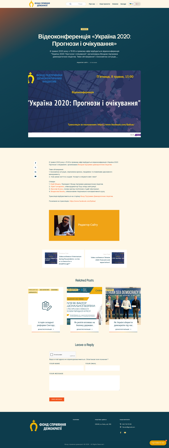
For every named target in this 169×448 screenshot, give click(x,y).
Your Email (90, 364)
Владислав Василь (58, 191)
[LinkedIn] (35, 172)
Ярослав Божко (57, 189)
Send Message (56, 399)
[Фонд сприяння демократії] (39, 4)
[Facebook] (35, 163)
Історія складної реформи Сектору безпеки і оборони (45, 325)
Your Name (54, 364)
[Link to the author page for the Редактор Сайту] (74, 62)
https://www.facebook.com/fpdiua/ (83, 201)
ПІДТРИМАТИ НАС (158, 443)
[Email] (35, 176)
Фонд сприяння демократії (74, 444)
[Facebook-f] (121, 433)
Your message (56, 374)
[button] (46, 329)
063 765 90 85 (127, 424)
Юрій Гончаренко (57, 186)
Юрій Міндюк (55, 184)
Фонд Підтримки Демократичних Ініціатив (96, 196)
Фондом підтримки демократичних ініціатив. (95, 165)
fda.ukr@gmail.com (128, 427)
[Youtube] (125, 433)
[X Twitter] (35, 167)
